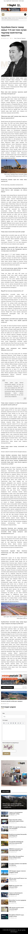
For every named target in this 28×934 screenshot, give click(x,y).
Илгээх (6, 753)
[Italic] (6, 723)
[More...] (23, 723)
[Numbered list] (20, 723)
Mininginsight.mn (13, 930)
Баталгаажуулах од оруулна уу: (11, 742)
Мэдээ (6, 18)
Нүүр (5, 0)
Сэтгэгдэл (5, 720)
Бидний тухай (8, 0)
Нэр (4, 713)
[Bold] (4, 723)
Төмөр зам (19, 38)
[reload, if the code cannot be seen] (8, 747)
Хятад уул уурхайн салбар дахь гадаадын (11, 701)
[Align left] (11, 723)
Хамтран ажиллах (15, 0)
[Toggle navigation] (3, 14)
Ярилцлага (23, 38)
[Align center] (13, 723)
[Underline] (8, 723)
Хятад (9, 18)
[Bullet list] (18, 723)
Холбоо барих (21, 0)
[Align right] (15, 723)
